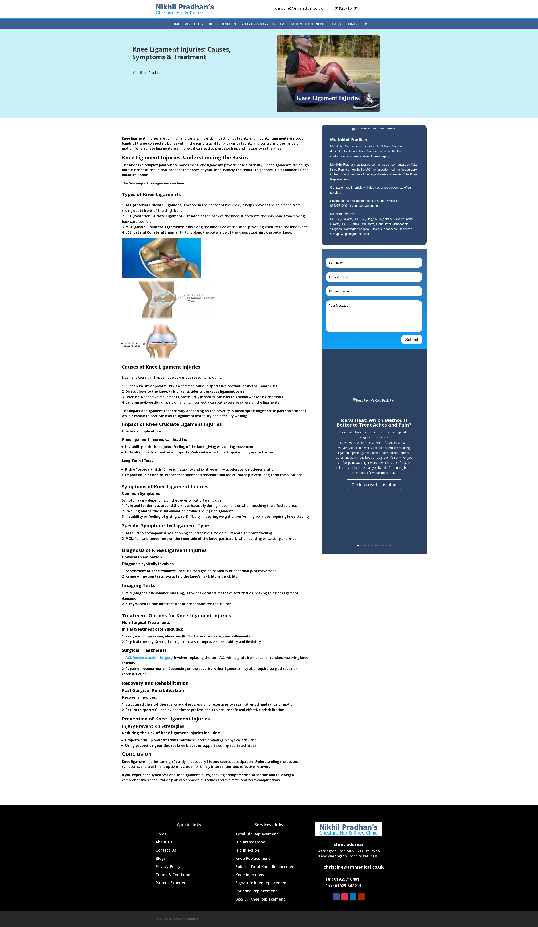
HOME (175, 24)
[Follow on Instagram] (344, 896)
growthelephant (185, 919)
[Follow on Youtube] (361, 896)
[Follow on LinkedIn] (353, 896)
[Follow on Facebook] (336, 896)
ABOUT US (194, 24)
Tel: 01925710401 (342, 879)
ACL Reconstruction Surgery (149, 657)
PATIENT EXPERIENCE (309, 24)
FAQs (336, 24)
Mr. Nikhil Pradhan (356, 432)
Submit (411, 339)
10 (390, 545)
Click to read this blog (374, 484)
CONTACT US (357, 24)
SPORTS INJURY (254, 24)
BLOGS (279, 24)
